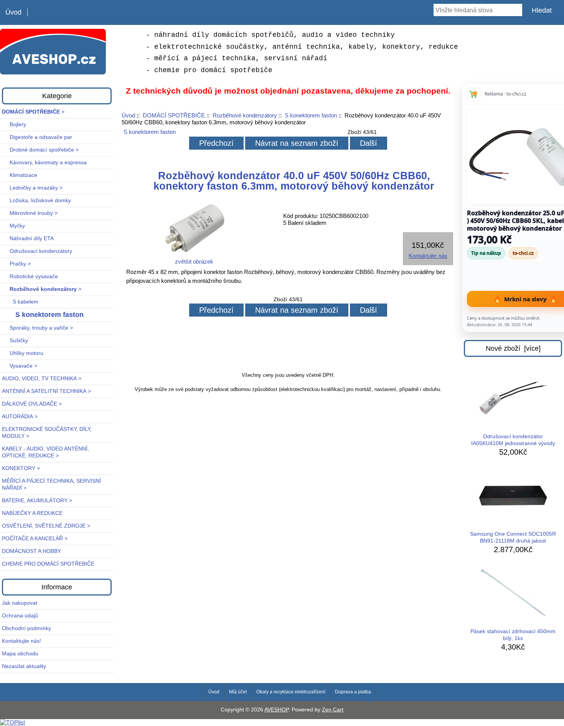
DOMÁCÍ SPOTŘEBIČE (174, 115)
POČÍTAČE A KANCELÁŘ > (35, 538)
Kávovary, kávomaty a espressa (44, 162)
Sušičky (15, 340)
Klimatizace (19, 175)
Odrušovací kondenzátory (37, 251)
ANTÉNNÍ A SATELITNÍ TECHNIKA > (46, 391)
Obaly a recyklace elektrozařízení (290, 692)
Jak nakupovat (19, 603)
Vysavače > (19, 366)
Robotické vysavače (30, 276)
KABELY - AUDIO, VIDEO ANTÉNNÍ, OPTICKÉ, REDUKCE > (45, 452)
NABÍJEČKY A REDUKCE (32, 513)
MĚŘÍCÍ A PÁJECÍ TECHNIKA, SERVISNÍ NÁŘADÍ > (51, 484)
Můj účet (238, 692)
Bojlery (14, 124)
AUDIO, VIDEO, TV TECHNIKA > (41, 378)
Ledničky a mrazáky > (32, 188)
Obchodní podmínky (26, 628)
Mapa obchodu (20, 654)
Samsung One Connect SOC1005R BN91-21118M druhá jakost (513, 537)
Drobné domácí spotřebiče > (40, 150)
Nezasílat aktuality (24, 666)
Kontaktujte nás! (21, 641)
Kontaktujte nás (428, 255)
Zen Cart (332, 710)
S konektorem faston (311, 115)
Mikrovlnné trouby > (30, 213)
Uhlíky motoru (22, 353)
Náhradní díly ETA (28, 238)
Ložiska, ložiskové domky (36, 200)
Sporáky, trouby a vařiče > (37, 328)
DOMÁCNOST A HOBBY (31, 551)
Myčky (13, 226)
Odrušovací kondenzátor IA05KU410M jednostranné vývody (513, 440)
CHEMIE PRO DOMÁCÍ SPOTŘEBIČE (48, 564)
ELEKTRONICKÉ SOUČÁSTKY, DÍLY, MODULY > (47, 432)
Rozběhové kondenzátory (245, 115)
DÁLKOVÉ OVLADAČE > (32, 404)
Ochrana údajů (20, 616)
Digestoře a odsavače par (37, 137)
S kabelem (20, 302)
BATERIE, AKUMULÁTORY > (37, 500)
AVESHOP (276, 710)
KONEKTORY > (21, 468)
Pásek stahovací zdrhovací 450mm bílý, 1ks (513, 635)
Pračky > (16, 264)
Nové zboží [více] (513, 348)
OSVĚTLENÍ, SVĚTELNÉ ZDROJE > (46, 526)
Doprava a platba (353, 692)
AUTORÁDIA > (20, 416)
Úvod (13, 12)
